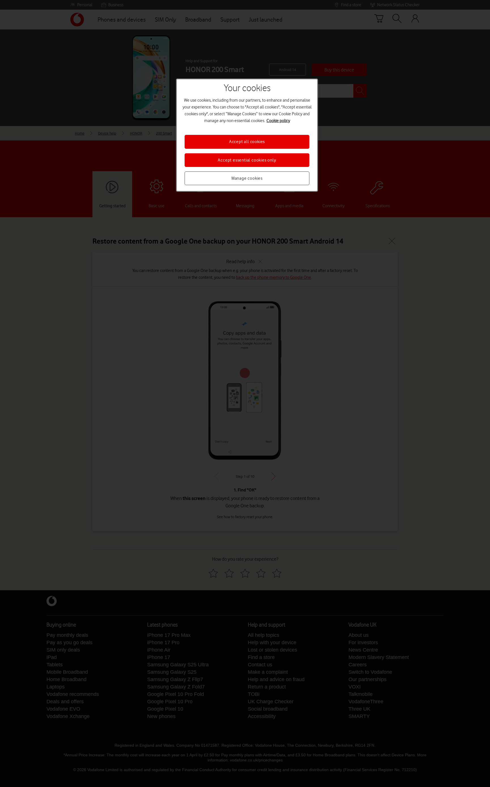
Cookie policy (278, 120)
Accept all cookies (247, 141)
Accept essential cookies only (247, 160)
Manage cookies (247, 178)
